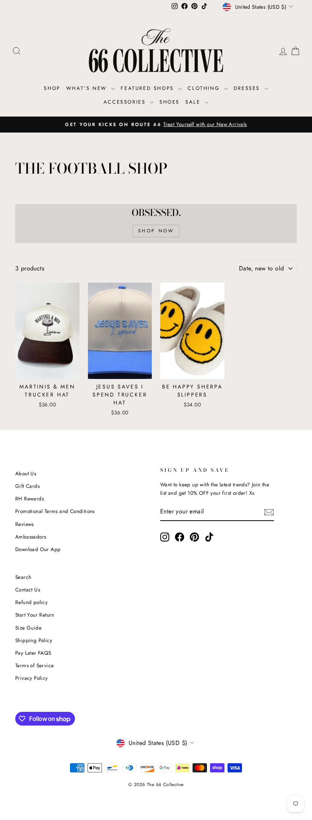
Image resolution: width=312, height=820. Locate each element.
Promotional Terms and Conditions (55, 511)
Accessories (125, 101)
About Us (25, 473)
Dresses (248, 88)
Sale (194, 101)
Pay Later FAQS (33, 653)
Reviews (24, 524)
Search (23, 577)
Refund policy (31, 602)
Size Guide (28, 627)
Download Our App (37, 549)
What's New (88, 88)
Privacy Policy (31, 678)
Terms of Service (34, 665)
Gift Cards (27, 486)
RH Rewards (29, 498)
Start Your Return (34, 615)
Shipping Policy (33, 640)
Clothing (205, 88)
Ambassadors (30, 536)
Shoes (169, 101)
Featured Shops (148, 88)
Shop (52, 88)
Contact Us (27, 589)
